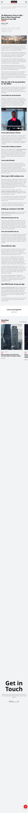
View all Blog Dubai (23, 321)
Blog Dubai (10, 6)
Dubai (9, 28)
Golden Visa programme (22, 149)
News (10, 30)
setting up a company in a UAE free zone (9, 191)
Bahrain (3, 28)
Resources (6, 6)
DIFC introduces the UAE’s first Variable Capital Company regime (11, 355)
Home (2, 6)
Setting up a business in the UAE (8, 212)
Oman (13, 28)
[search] (26, 2)
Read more (3, 358)
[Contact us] (25, 806)
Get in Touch (14, 312)
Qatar (18, 28)
